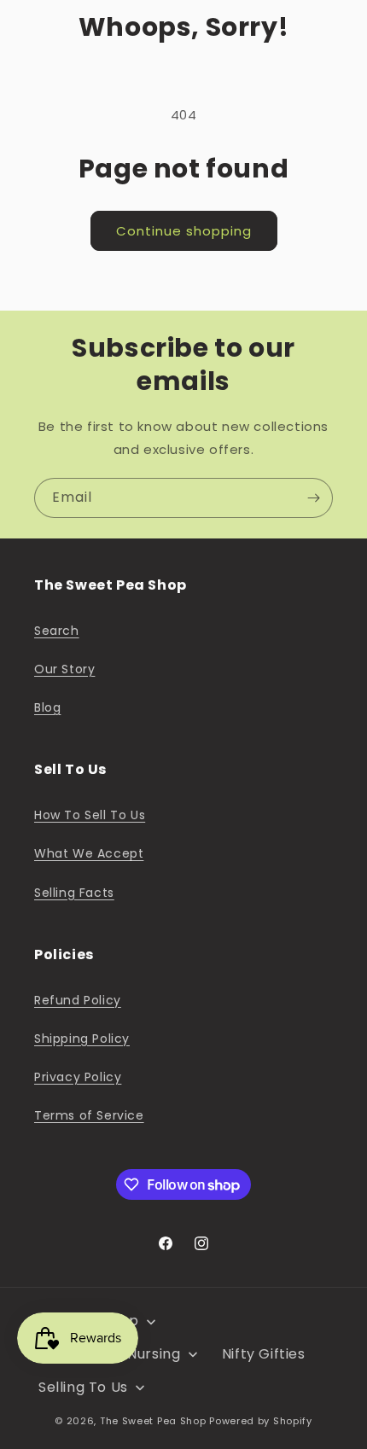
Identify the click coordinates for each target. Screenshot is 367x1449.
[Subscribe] (313, 498)
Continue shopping (184, 231)
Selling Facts (74, 892)
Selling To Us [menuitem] (83, 1387)
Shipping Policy (82, 1038)
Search (56, 630)
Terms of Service (89, 1115)
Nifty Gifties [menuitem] (264, 1354)
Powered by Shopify (260, 1421)
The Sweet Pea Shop (153, 1421)
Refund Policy (77, 1000)
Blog (47, 707)
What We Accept (88, 853)
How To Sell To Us (89, 814)
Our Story (64, 669)
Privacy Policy (77, 1076)
